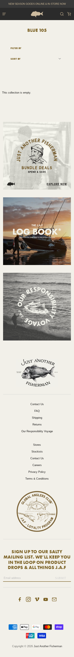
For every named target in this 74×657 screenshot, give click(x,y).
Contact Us (37, 404)
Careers (37, 465)
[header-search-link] (61, 14)
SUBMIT (60, 578)
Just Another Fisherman (48, 646)
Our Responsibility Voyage (37, 431)
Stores (37, 444)
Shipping (37, 417)
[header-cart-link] (69, 14)
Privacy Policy (37, 471)
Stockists (37, 451)
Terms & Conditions (37, 478)
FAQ (37, 410)
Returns (37, 424)
